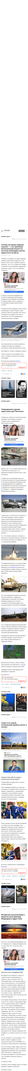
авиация (4, 159)
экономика (4, 1025)
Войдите (14, 27)
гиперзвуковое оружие (15, 473)
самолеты (9, 159)
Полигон (18, 150)
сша (3, 473)
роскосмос (14, 665)
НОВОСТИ (3, 1069)
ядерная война (15, 873)
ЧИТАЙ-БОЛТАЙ (7, 1)
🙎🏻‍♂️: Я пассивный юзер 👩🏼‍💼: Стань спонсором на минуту (10, 467)
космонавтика (22, 665)
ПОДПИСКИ (25, 1069)
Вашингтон (14, 356)
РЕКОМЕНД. (12, 1069)
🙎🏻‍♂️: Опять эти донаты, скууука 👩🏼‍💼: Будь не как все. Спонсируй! (10, 659)
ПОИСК (7, 1069)
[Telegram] (24, 162)
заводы (20, 1025)
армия (6, 473)
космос (3, 665)
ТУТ (8, 463)
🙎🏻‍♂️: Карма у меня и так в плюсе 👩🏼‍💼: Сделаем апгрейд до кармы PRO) (11, 867)
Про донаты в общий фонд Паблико (7, 156)
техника (8, 665)
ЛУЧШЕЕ (20, 1069)
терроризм (7, 873)
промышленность (12, 1025)
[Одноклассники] (23, 162)
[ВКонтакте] (21, 162)
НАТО (22, 455)
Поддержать (21, 1)
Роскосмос (4, 655)
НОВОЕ (16, 1069)
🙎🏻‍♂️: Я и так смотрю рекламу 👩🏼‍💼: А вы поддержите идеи (9, 153)
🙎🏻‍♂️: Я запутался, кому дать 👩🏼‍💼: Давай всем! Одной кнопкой (10, 1019)
